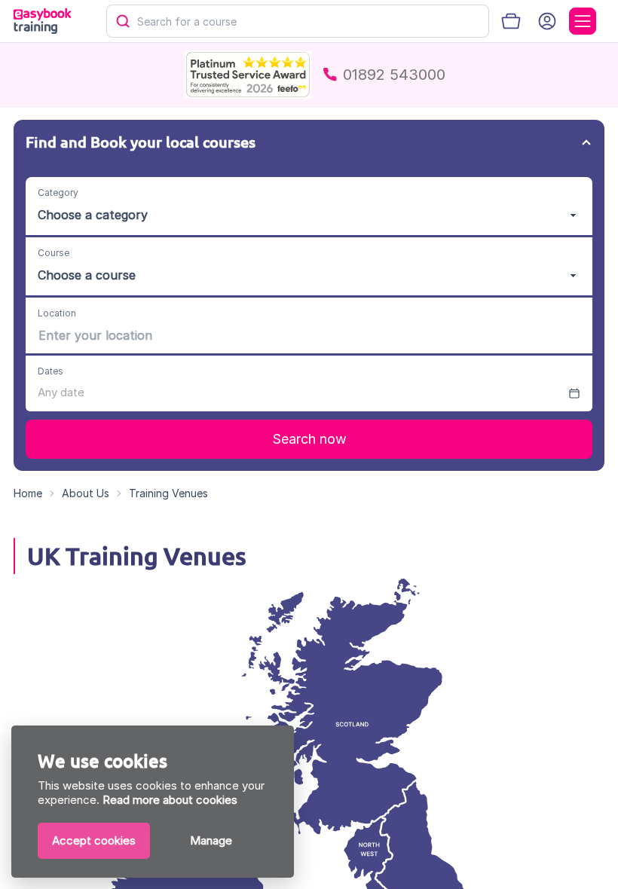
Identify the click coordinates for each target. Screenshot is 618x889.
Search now (309, 439)
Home (28, 493)
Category (58, 192)
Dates (50, 371)
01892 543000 (394, 75)
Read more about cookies (169, 800)
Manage (211, 840)
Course (53, 252)
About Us (85, 493)
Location (57, 313)
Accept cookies (94, 840)
